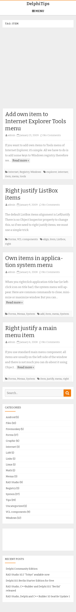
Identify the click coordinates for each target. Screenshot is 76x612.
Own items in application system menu (34, 262)
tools (23, 176)
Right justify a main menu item (31, 332)
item (8, 176)
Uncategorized (15, 506)
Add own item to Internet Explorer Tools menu (35, 121)
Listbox (61, 239)
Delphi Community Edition (21, 568)
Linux (9, 464)
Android (11, 417)
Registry (24, 172)
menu (15, 176)
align (46, 239)
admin (11, 135)
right (8, 243)
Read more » (21, 160)
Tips (8, 500)
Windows (35, 172)
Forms (12, 239)
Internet (13, 172)
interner (63, 172)
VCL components (27, 239)
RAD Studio (12, 482)
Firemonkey (13, 429)
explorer (51, 172)
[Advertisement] (38, 68)
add (42, 313)
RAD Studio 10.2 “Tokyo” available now (27, 574)
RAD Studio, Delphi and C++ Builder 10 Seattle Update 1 (38, 596)
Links (9, 458)
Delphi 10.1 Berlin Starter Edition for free (30, 580)
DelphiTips (38, 4)
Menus (21, 313)
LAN (8, 452)
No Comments (52, 135)
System (30, 313)
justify (50, 378)
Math (9, 470)
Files (8, 423)
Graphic (11, 440)
